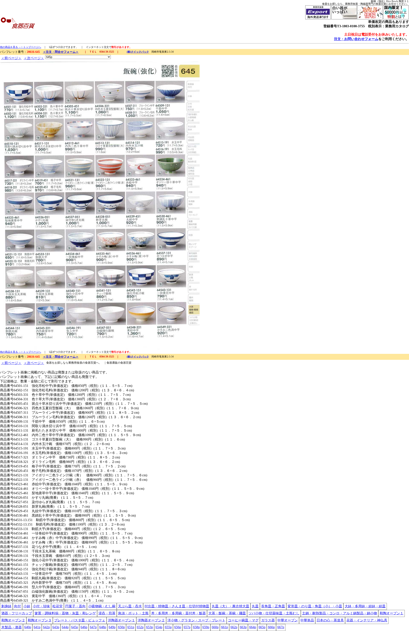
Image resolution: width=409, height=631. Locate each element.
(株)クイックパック (138, 51)
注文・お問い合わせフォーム (356, 39)
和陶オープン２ (13, 620)
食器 (324, 3)
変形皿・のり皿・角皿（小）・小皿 (315, 606)
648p (102, 627)
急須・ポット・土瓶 (133, 613)
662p (233, 627)
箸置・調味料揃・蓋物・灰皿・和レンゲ (65, 613)
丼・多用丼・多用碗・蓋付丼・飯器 (178, 613)
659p (205, 627)
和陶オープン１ (391, 613)
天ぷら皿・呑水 (130, 606)
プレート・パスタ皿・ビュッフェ (79, 620)
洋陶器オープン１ (121, 620)
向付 (17, 606)
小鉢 (26, 606)
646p (84, 627)
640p (27, 627)
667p (280, 627)
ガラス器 (268, 620)
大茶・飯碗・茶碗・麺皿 (227, 613)
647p (93, 627)
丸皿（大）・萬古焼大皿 (230, 606)
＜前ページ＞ (11, 58)
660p (215, 627)
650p (121, 627)
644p (65, 627)
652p (140, 627)
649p (112, 627)
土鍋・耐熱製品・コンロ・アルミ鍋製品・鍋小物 (339, 613)
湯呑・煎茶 (106, 613)
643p (55, 627)
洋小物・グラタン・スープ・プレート (196, 620)
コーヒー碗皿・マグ (243, 620)
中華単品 (307, 620)
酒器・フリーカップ (16, 613)
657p (187, 627)
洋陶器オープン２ (151, 620)
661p (224, 627)
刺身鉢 (6, 606)
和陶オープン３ (40, 620)
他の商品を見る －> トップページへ (20, 47)
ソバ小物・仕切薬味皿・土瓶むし (274, 613)
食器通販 (112, 362)
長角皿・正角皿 (273, 606)
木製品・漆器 (11, 627)
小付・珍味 (41, 606)
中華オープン (287, 620)
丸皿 (255, 606)
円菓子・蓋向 (75, 606)
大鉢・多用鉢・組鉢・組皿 (365, 606)
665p (262, 627)
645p (74, 627)
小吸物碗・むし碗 (101, 606)
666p (271, 627)
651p (130, 627)
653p (149, 627)
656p (177, 627)
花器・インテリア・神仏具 (366, 620)
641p (37, 627)
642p (46, 627)
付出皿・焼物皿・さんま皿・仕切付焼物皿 (176, 606)
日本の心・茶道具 (330, 620)
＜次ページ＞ (34, 58)
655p (168, 627)
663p (243, 627)
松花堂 (57, 606)
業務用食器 (351, 3)
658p (196, 627)
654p (159, 627)
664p (252, 627)
